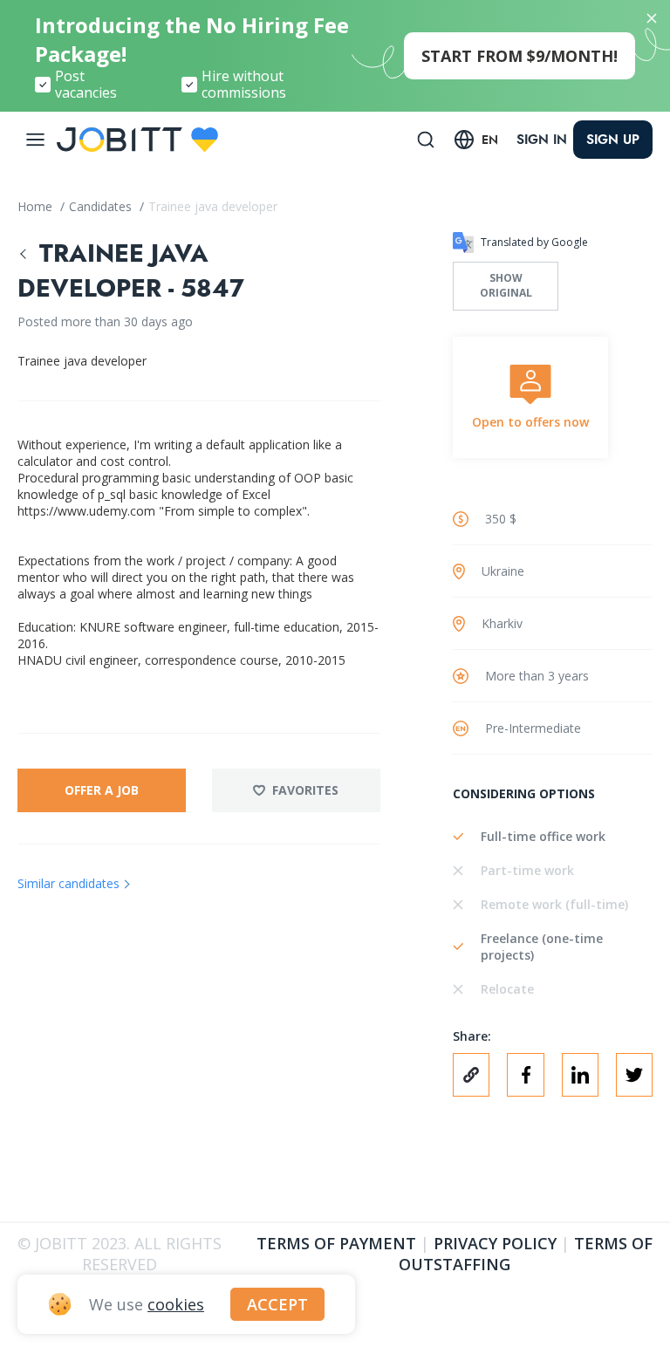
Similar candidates (68, 883)
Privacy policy (495, 1243)
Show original (506, 285)
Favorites (305, 790)
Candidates (102, 206)
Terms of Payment (336, 1243)
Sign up (612, 139)
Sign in (541, 139)
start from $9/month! (519, 55)
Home (36, 206)
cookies (175, 1304)
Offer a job (102, 790)
